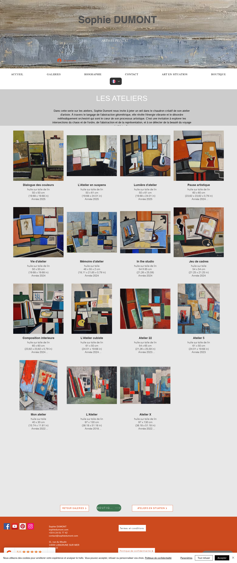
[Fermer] (233, 557)
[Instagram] (30, 526)
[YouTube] (15, 526)
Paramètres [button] (186, 557)
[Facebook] (7, 526)
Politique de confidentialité (158, 557)
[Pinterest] (23, 526)
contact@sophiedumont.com (63, 535)
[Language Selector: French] (116, 81)
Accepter (222, 557)
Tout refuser (204, 557)
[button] (186, 60)
